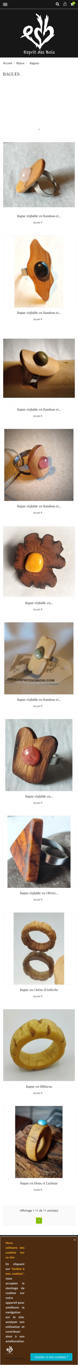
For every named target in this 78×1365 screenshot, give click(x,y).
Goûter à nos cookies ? (51, 1357)
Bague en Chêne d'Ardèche (39, 990)
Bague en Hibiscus (39, 1086)
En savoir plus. (15, 1358)
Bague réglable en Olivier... (39, 893)
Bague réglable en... (39, 603)
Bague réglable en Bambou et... (39, 216)
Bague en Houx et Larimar (39, 1183)
